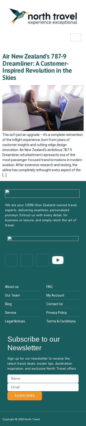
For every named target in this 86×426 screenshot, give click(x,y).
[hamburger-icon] (75, 37)
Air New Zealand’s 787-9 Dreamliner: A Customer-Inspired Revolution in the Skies (37, 67)
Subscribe (25, 396)
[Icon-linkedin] (42, 260)
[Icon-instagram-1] (27, 260)
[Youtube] (58, 260)
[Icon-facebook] (11, 260)
